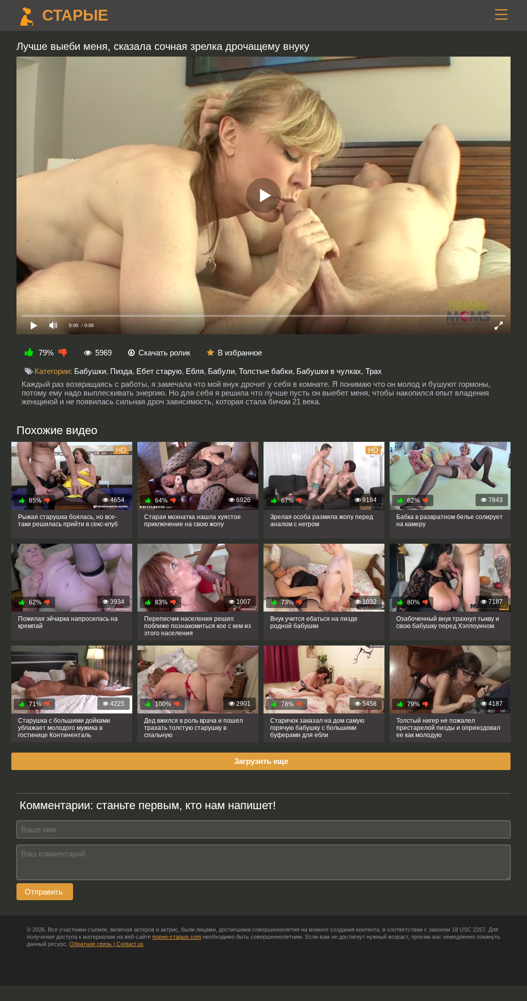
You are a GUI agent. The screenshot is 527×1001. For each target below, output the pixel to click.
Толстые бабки (265, 371)
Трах (373, 371)
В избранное (240, 352)
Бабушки (90, 371)
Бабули (221, 371)
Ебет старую (159, 371)
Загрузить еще (261, 761)
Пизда (121, 371)
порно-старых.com (176, 937)
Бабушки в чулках (328, 371)
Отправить (45, 891)
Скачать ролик (164, 352)
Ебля (195, 371)
